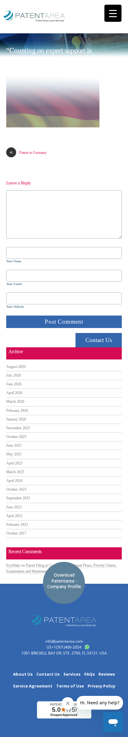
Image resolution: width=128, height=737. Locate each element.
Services (71, 674)
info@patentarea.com (64, 641)
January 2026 (16, 419)
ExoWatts (13, 565)
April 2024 (14, 480)
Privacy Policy (101, 686)
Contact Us (98, 340)
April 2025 (14, 463)
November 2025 (18, 428)
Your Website (15, 306)
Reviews (106, 674)
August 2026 (15, 366)
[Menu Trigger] (112, 13)
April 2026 (14, 393)
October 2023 (16, 489)
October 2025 (16, 437)
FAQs (89, 674)
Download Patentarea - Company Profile (64, 580)
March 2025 (15, 472)
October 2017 (16, 533)
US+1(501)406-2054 (64, 647)
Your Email (14, 284)
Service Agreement (33, 686)
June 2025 (13, 445)
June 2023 (13, 507)
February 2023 (17, 524)
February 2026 (17, 410)
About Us (23, 674)
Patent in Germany (28, 152)
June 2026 (13, 384)
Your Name (13, 261)
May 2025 (13, 454)
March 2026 (15, 401)
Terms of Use (70, 686)
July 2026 (13, 375)
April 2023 (14, 516)
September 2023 (18, 498)
